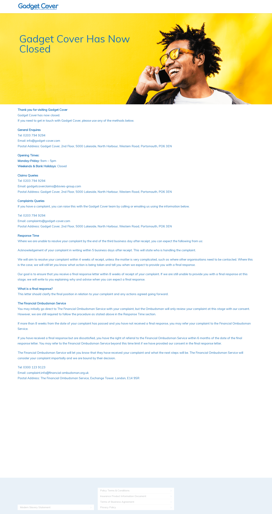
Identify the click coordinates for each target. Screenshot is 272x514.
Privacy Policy (108, 507)
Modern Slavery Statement (35, 507)
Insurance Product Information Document (123, 496)
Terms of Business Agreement (117, 501)
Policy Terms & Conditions (115, 490)
